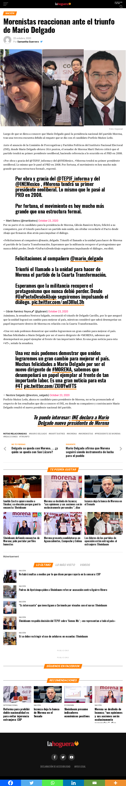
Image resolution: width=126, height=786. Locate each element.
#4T (19, 385)
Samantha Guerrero (28, 41)
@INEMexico (27, 183)
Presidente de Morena (108, 434)
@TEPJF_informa (73, 178)
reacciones (11, 437)
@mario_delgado (86, 258)
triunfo (25, 437)
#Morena (51, 183)
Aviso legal (80, 766)
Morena (72, 434)
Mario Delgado (38, 434)
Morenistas (86, 434)
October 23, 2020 (48, 220)
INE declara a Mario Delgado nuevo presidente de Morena (73, 419)
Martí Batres (57, 434)
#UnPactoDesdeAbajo (35, 296)
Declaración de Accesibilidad (55, 766)
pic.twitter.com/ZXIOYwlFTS (50, 385)
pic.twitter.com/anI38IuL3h (58, 302)
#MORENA (62, 369)
